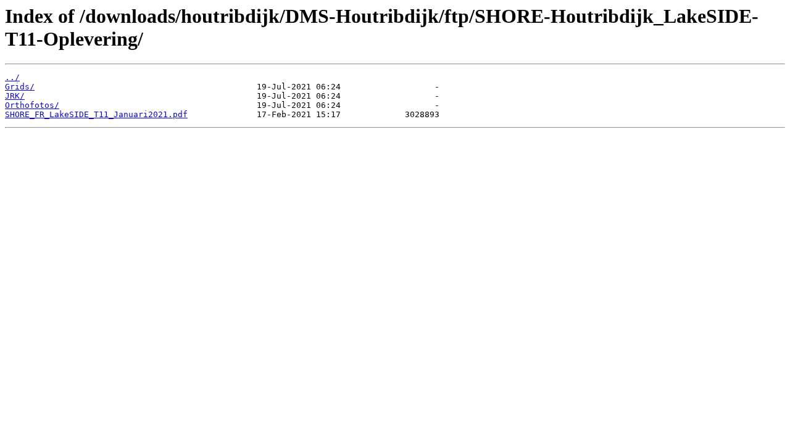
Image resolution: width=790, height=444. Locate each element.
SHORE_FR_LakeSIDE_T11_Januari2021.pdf (96, 114)
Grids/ (20, 86)
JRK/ (15, 96)
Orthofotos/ (32, 105)
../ (12, 77)
